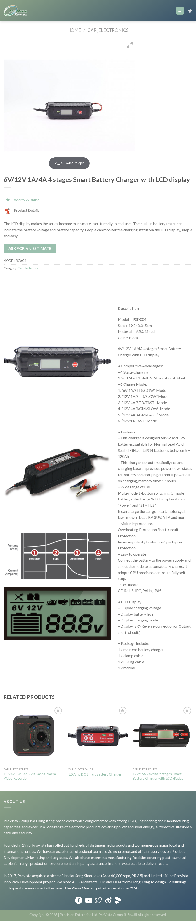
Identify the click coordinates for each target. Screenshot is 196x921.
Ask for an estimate (30, 248)
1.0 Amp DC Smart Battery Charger (95, 774)
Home (74, 30)
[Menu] (180, 11)
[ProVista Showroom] (15, 10)
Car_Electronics (108, 30)
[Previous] (3, 747)
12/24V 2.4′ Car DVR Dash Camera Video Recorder (30, 776)
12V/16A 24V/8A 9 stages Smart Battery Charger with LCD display (158, 776)
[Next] (192, 747)
